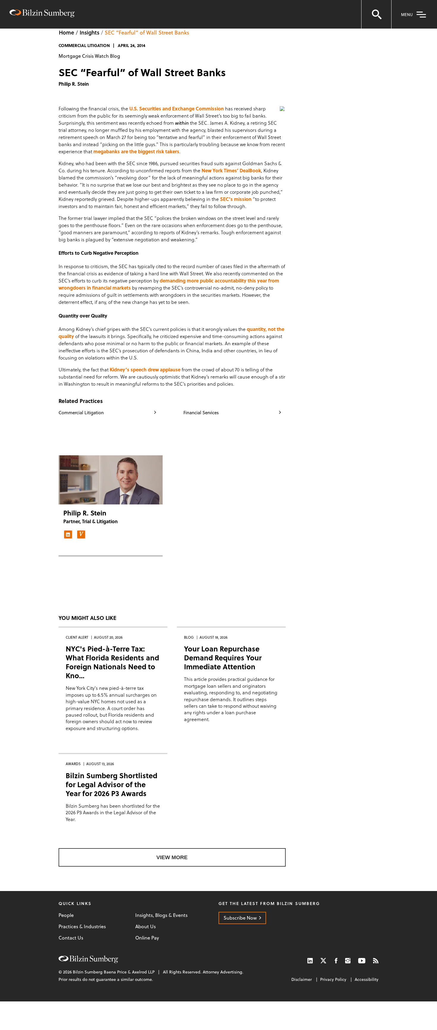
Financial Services (201, 412)
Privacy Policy (333, 979)
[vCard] (81, 534)
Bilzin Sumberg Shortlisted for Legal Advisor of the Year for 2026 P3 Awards (111, 784)
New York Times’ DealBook (231, 170)
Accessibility (366, 979)
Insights (89, 32)
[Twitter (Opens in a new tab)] (323, 960)
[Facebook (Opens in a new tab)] (336, 960)
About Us (145, 926)
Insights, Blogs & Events (161, 915)
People (66, 915)
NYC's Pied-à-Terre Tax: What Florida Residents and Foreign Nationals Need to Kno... (112, 662)
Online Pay (147, 937)
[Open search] (376, 14)
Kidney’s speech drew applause (145, 369)
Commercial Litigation (81, 412)
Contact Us (71, 937)
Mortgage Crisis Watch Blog (89, 55)
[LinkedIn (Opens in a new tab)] (310, 960)
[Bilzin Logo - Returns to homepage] (42, 14)
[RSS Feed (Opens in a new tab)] (375, 960)
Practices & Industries (82, 926)
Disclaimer (301, 979)
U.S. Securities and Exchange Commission (176, 108)
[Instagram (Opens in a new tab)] (347, 960)
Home (66, 32)
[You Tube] (361, 960)
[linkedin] (68, 534)
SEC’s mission (235, 199)
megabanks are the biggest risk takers (136, 151)
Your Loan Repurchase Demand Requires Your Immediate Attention (223, 657)
